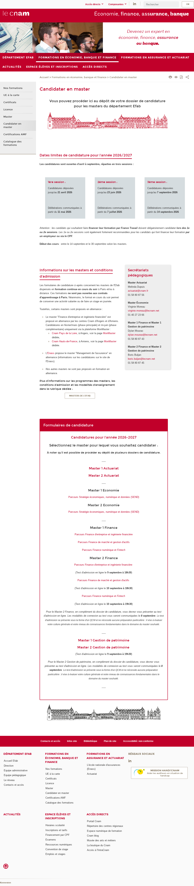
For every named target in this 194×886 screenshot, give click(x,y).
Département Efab (17, 754)
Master (7, 116)
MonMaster (109, 333)
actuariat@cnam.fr (138, 290)
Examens (50, 839)
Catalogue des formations (12, 143)
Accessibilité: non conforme (138, 741)
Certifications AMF (15, 134)
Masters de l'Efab (80, 396)
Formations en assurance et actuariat (105, 756)
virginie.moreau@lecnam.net (143, 310)
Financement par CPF (57, 834)
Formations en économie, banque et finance (79, 77)
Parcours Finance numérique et (103, 550)
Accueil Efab (11, 760)
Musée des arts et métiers (101, 840)
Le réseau (9, 780)
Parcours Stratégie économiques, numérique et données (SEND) (103, 497)
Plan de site (110, 741)
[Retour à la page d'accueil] (22, 15)
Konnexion (5, 882)
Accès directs (97, 814)
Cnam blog (93, 835)
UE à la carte (11, 95)
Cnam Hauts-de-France (64, 341)
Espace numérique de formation (104, 830)
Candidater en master (123, 77)
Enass (50, 353)
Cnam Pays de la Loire (64, 333)
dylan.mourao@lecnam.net (142, 334)
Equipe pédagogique (15, 775)
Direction (8, 765)
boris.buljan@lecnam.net (141, 358)
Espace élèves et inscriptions (58, 816)
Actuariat (92, 773)
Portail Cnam (94, 821)
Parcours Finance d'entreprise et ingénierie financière (104, 534)
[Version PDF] (181, 77)
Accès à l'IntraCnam (98, 850)
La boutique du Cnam (98, 845)
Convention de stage (56, 849)
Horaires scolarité (55, 825)
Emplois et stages (55, 854)
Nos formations (13, 88)
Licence (8, 109)
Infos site (72, 741)
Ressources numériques (58, 844)
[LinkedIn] (134, 3)
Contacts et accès (50, 741)
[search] (161, 4)
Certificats (9, 102)
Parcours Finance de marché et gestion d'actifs (104, 542)
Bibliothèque (90, 741)
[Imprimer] (170, 77)
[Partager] (187, 77)
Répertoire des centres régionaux (105, 826)
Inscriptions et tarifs (56, 830)
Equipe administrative (15, 770)
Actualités (11, 814)
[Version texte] (176, 77)
